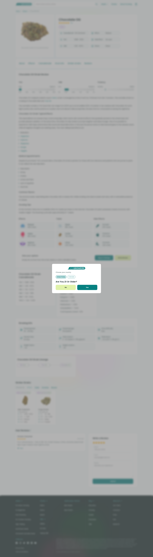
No (66, 287)
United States (61, 277)
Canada (71, 277)
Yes (87, 287)
